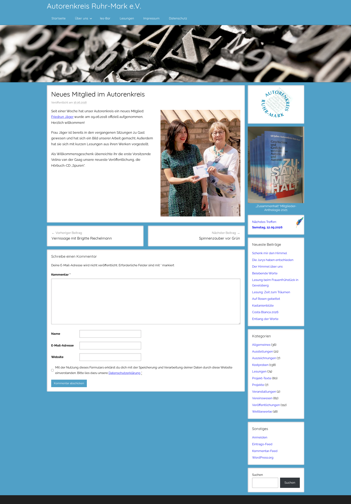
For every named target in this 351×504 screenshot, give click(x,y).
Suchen (257, 475)
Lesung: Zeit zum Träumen (271, 292)
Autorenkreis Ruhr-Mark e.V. (94, 5)
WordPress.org (262, 457)
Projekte (258, 385)
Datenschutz (178, 18)
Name (55, 334)
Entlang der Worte (265, 319)
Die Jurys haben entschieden (272, 260)
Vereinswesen (262, 398)
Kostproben (260, 365)
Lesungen (127, 18)
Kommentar (61, 274)
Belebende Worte (265, 273)
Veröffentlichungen (266, 405)
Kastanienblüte (263, 305)
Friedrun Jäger (62, 117)
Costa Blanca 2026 (265, 312)
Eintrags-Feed (262, 444)
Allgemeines (261, 344)
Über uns (81, 18)
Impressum (151, 18)
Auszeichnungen (264, 358)
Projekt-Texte (261, 378)
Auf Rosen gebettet (266, 299)
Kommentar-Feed (265, 451)
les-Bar (105, 18)
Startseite (59, 18)
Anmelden (259, 437)
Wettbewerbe (262, 411)
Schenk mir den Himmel (269, 253)
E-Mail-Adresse (62, 345)
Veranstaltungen (264, 391)
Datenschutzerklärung (124, 373)
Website (57, 357)
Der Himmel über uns (267, 266)
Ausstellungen (262, 351)
